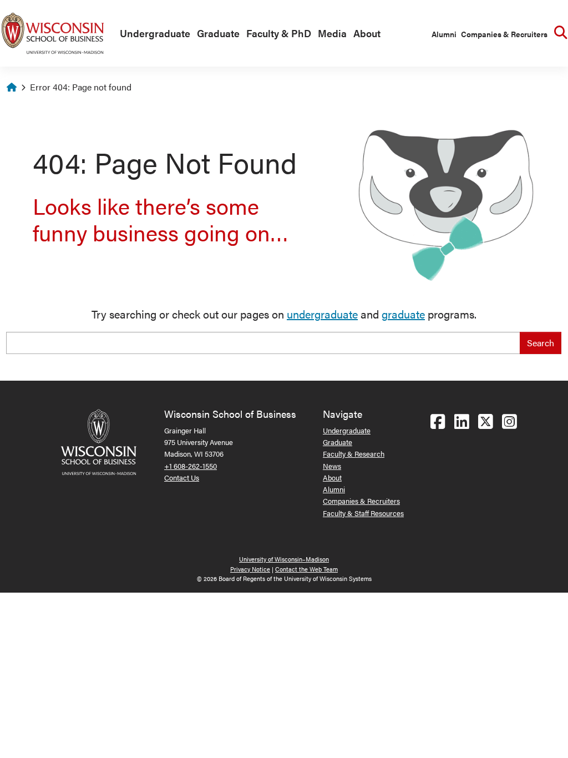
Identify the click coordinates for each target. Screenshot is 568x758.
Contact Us (181, 477)
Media (332, 33)
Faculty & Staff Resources (363, 513)
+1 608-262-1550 (190, 466)
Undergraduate (155, 33)
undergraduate (322, 314)
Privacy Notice (250, 569)
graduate (403, 314)
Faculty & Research (353, 453)
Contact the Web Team (306, 569)
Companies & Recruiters (504, 33)
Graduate (218, 33)
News (332, 466)
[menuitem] (152, 33)
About (367, 33)
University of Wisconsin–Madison (284, 559)
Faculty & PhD (278, 33)
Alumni (444, 33)
